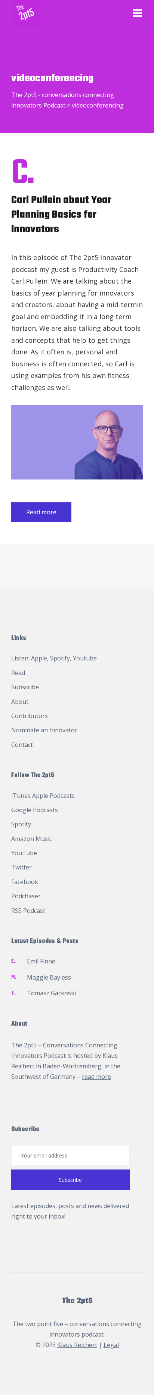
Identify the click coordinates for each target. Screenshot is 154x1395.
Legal (111, 1345)
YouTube (24, 853)
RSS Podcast (28, 911)
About (19, 702)
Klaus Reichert (77, 1345)
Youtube (85, 658)
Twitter (21, 867)
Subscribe (25, 687)
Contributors (29, 716)
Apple (39, 658)
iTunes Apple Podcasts (43, 796)
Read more (41, 512)
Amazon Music (31, 839)
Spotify (60, 658)
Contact (22, 745)
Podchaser (26, 896)
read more (96, 1076)
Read (18, 673)
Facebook (24, 882)
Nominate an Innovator (44, 730)
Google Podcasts (34, 810)
